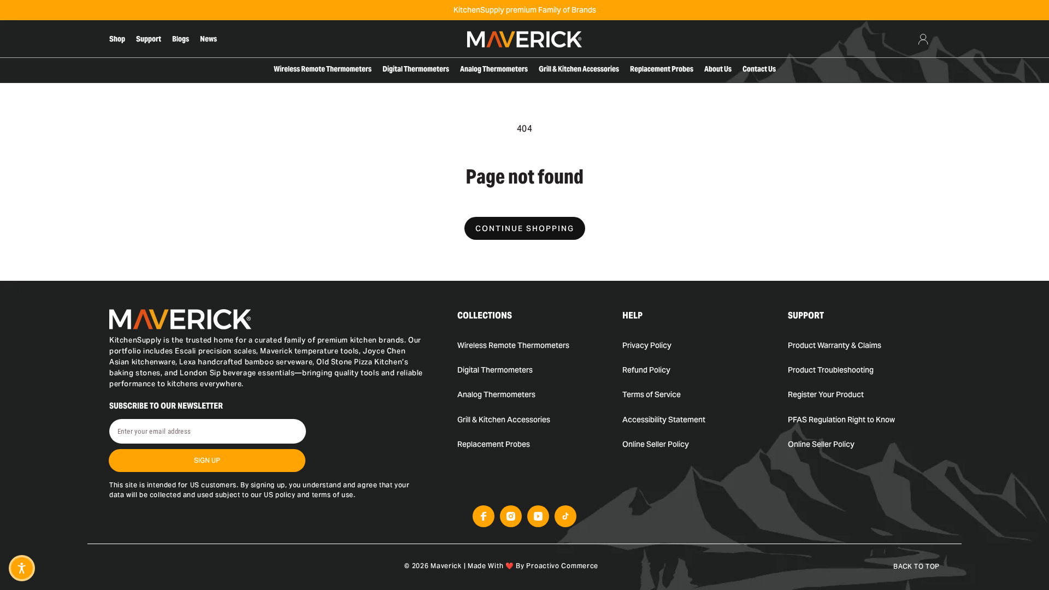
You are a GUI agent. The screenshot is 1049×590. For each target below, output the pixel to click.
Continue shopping (524, 228)
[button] (22, 568)
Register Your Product (826, 394)
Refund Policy (646, 370)
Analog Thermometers (496, 394)
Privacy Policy (646, 345)
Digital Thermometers (495, 370)
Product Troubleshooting (831, 370)
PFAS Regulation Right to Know (841, 419)
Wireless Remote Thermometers (513, 345)
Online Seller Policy (655, 444)
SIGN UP (207, 460)
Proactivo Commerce (562, 566)
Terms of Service (651, 394)
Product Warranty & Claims (834, 345)
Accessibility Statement (663, 419)
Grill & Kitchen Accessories (503, 419)
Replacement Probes (493, 444)
